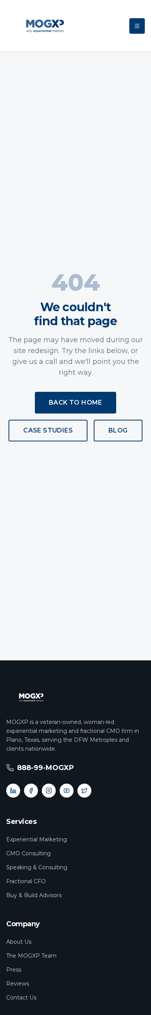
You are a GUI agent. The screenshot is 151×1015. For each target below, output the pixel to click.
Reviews (17, 983)
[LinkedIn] (13, 791)
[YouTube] (67, 791)
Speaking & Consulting (36, 867)
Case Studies (48, 430)
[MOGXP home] (45, 26)
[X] (84, 791)
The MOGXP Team (31, 955)
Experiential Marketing (36, 839)
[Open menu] (137, 26)
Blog (118, 430)
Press (13, 969)
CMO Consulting (28, 853)
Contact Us (21, 997)
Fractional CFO (26, 881)
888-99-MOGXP (45, 767)
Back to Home (75, 402)
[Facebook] (31, 791)
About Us (18, 941)
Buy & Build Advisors (34, 895)
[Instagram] (49, 791)
